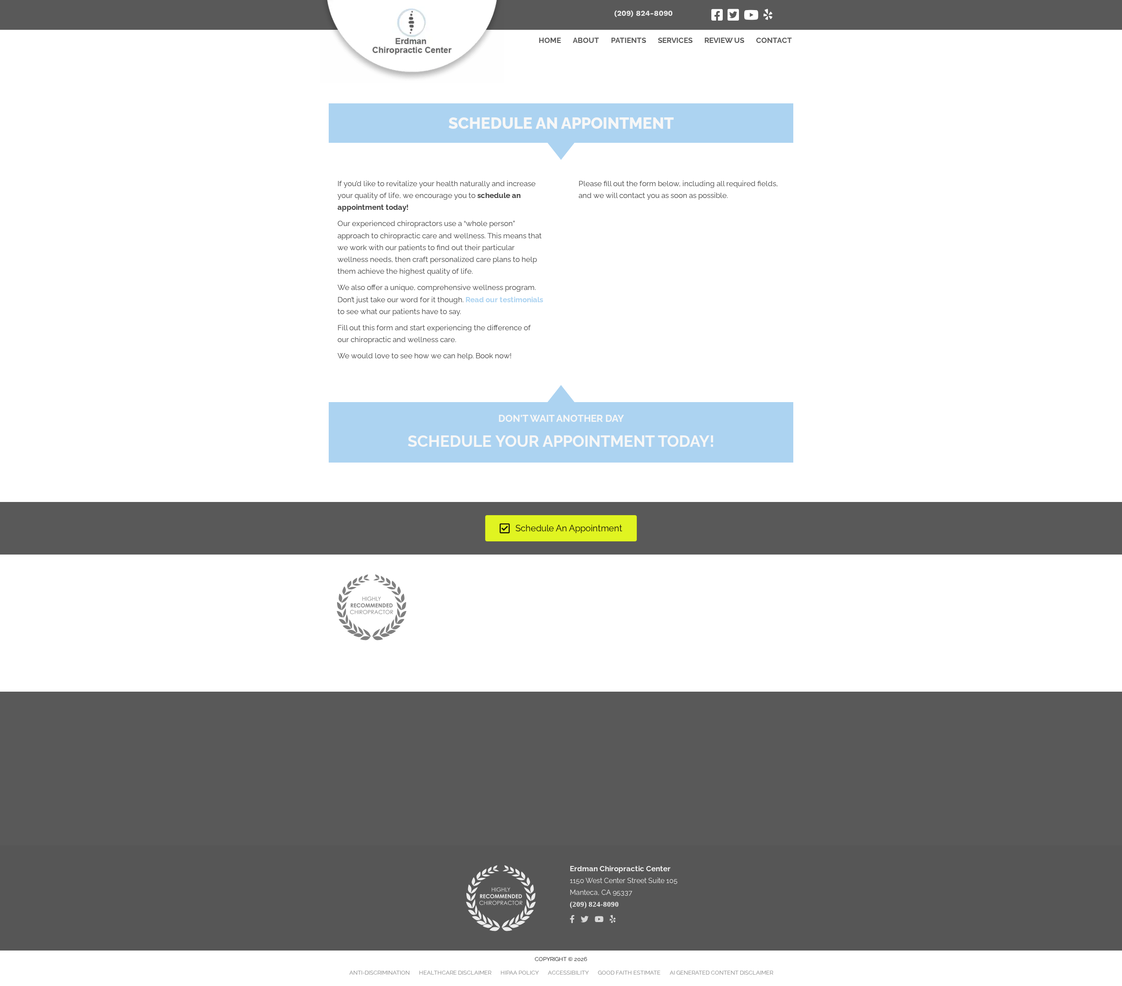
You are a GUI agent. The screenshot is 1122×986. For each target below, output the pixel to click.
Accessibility (568, 972)
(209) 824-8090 (643, 13)
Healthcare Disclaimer (455, 972)
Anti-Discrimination (379, 972)
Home (550, 40)
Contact (774, 40)
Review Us (724, 40)
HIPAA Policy (520, 972)
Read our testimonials (504, 299)
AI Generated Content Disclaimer (721, 972)
